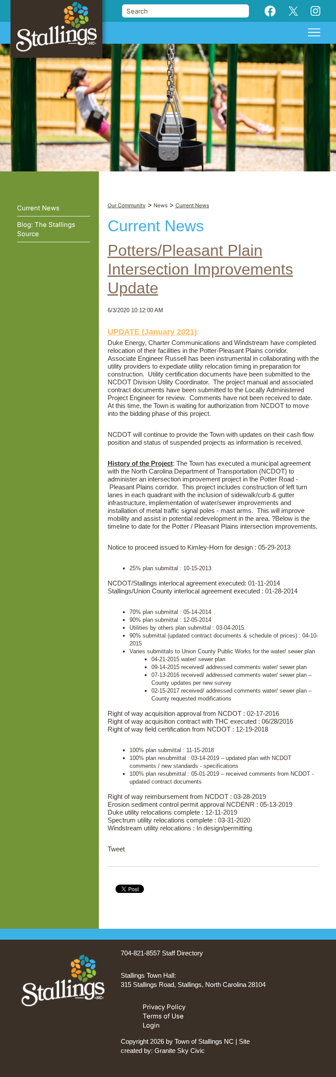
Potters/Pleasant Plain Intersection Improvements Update (200, 269)
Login (151, 1025)
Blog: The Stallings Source (46, 229)
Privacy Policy (164, 1007)
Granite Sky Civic (179, 1050)
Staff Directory (182, 953)
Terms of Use (163, 1016)
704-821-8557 (140, 953)
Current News (38, 208)
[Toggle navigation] (314, 33)
